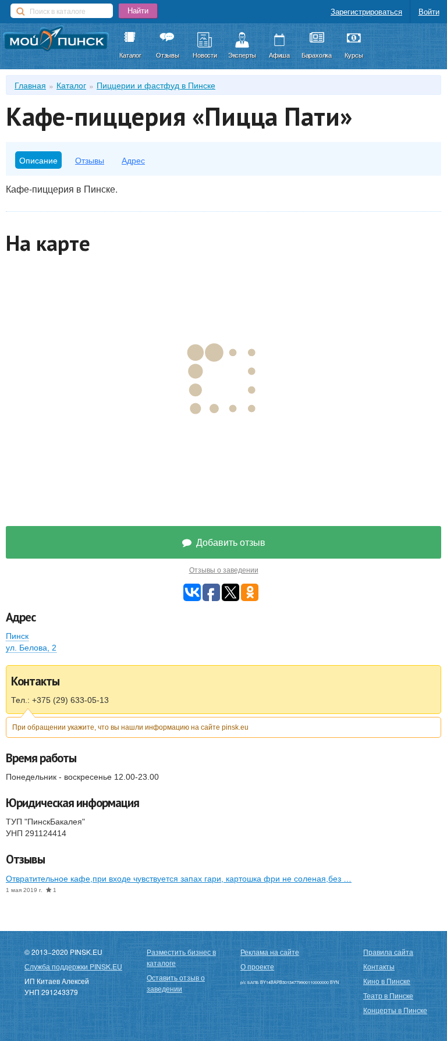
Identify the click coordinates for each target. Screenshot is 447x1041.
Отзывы (89, 160)
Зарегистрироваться (366, 11)
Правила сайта (388, 952)
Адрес (133, 160)
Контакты (379, 966)
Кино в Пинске (386, 981)
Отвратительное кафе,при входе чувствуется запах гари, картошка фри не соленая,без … (179, 878)
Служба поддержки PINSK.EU (73, 966)
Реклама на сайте (269, 952)
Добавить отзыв (229, 542)
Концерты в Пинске (395, 1010)
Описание (38, 160)
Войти (428, 11)
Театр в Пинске (388, 995)
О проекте (257, 966)
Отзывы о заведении (223, 570)
